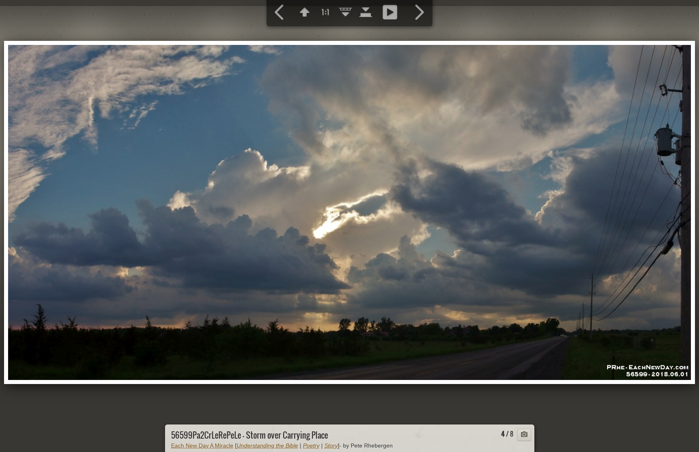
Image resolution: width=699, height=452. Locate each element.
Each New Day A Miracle (202, 445)
